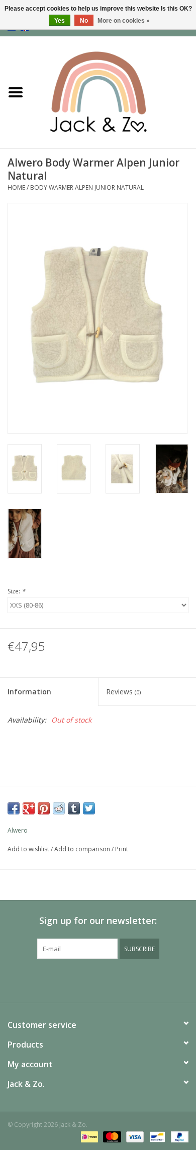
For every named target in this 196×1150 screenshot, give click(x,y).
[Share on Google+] (29, 808)
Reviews (123, 691)
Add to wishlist (28, 849)
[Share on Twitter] (89, 808)
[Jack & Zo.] (113, 91)
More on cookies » (123, 20)
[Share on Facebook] (14, 808)
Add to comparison (83, 849)
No (84, 20)
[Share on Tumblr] (74, 808)
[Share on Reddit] (59, 808)
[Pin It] (44, 808)
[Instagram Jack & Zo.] (107, 979)
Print (121, 849)
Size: (16, 591)
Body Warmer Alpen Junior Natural (87, 187)
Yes (59, 20)
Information (29, 691)
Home (16, 187)
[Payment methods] (88, 1136)
